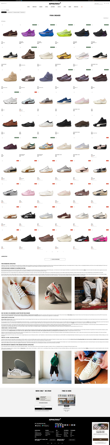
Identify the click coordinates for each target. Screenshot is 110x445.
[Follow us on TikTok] (51, 443)
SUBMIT (100, 439)
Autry (71, 433)
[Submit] (95, 3)
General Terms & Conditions (49, 431)
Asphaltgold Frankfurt (38, 433)
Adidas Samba (66, 432)
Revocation (47, 432)
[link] (55, 3)
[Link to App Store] (38, 425)
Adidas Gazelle (66, 433)
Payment (57, 433)
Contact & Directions (38, 432)
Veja (71, 436)
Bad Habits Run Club (38, 435)
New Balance (72, 435)
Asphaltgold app (58, 436)
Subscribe (43, 408)
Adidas (71, 431)
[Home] (55, 419)
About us (36, 431)
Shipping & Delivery (59, 434)
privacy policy (47, 410)
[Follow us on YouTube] (58, 443)
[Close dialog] (108, 423)
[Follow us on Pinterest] (62, 443)
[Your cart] (108, 3)
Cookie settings (47, 433)
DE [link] (3, 3)
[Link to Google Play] (45, 425)
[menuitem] (6, 18)
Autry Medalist (66, 436)
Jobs (35, 436)
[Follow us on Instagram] (47, 443)
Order (57, 432)
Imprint (46, 435)
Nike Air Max (66, 435)
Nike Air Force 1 (66, 431)
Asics (71, 432)
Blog (35, 437)
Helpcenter (57, 431)
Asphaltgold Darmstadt (38, 434)
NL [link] (4, 3)
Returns (57, 435)
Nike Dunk (65, 434)
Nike (71, 434)
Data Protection (47, 434)
